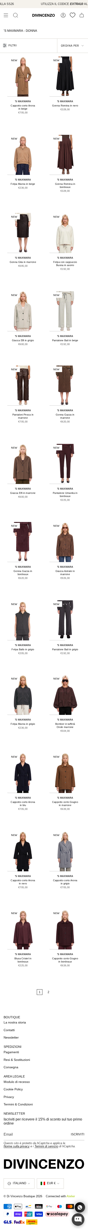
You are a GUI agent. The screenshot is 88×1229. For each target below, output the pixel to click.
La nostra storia (15, 1022)
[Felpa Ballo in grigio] (22, 620)
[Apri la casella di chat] (78, 1219)
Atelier (71, 1196)
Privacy (9, 1097)
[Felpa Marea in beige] (22, 155)
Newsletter (11, 1037)
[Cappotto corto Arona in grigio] (65, 851)
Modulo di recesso (17, 1082)
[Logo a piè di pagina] (44, 1164)
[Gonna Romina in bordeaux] (65, 155)
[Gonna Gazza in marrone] (65, 386)
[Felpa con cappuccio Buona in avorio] (65, 233)
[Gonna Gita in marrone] (22, 233)
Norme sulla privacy (17, 1146)
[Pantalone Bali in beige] (65, 311)
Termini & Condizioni (18, 1104)
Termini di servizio (46, 1146)
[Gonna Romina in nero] (65, 76)
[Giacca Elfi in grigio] (22, 311)
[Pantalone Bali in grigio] (65, 620)
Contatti (9, 1030)
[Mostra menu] (5, 15)
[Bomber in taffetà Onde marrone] (65, 695)
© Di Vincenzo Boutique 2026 (23, 1196)
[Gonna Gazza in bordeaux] (22, 542)
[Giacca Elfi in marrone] (22, 464)
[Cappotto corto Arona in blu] (22, 773)
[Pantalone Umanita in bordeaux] (65, 464)
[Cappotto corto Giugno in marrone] (65, 773)
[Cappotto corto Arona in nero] (22, 851)
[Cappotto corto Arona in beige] (22, 76)
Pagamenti (11, 1052)
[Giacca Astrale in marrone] (65, 542)
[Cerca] (15, 15)
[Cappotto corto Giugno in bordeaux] (65, 929)
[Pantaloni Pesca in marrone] (22, 386)
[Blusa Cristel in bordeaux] (22, 929)
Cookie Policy (13, 1089)
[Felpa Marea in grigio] (22, 695)
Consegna (11, 1067)
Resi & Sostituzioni (17, 1060)
